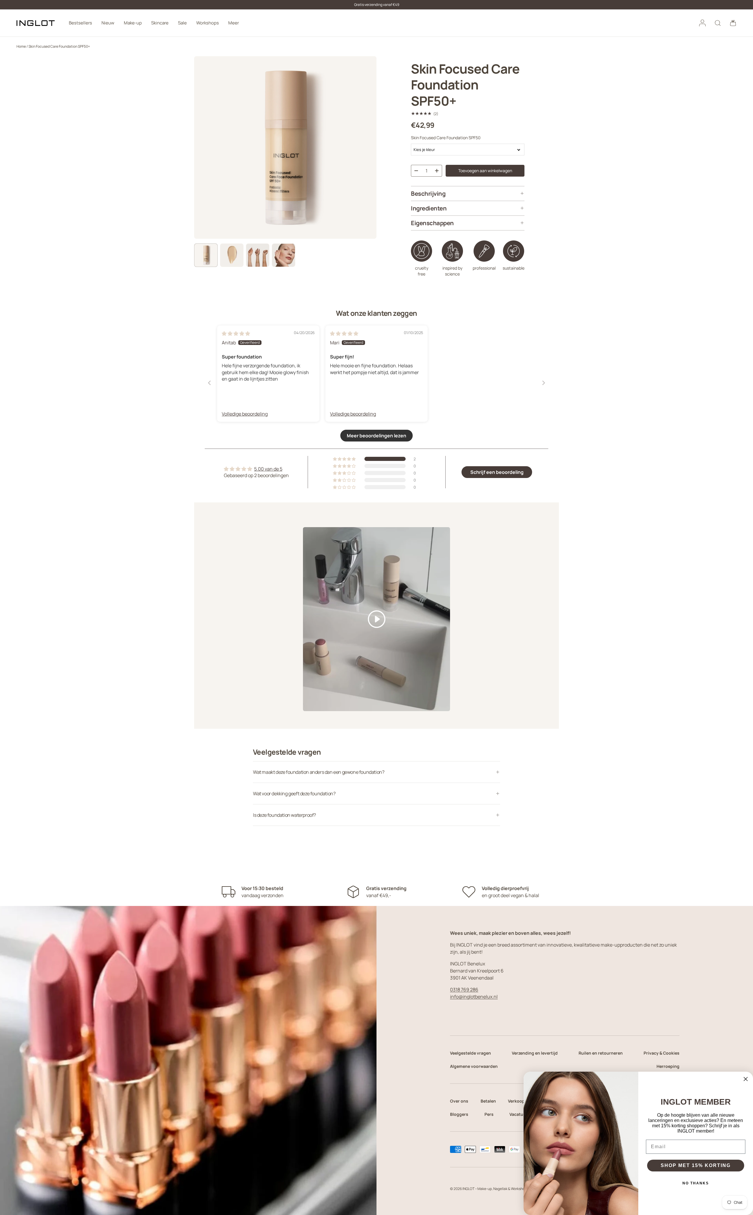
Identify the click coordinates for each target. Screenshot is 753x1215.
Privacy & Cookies (661, 1053)
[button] (733, 22)
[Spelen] (376, 619)
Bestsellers (80, 23)
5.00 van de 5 (268, 469)
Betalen (488, 1101)
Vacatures (519, 1114)
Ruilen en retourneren (601, 1053)
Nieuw (107, 23)
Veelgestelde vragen (470, 1053)
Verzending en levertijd (535, 1053)
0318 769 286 (464, 989)
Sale (182, 23)
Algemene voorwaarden (474, 1066)
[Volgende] (367, 147)
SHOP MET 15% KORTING (696, 1165)
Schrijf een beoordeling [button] (497, 472)
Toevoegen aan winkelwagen (485, 170)
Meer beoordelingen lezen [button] (376, 435)
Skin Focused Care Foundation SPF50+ (59, 46)
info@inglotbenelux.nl (474, 996)
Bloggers (459, 1114)
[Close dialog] (745, 1079)
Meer (233, 23)
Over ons (459, 1101)
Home (21, 46)
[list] (285, 147)
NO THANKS (695, 1183)
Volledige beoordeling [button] (245, 414)
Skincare (160, 23)
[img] (236, 333)
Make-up (133, 23)
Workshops (207, 23)
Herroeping (668, 1066)
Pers (489, 1114)
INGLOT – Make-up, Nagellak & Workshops (495, 1188)
